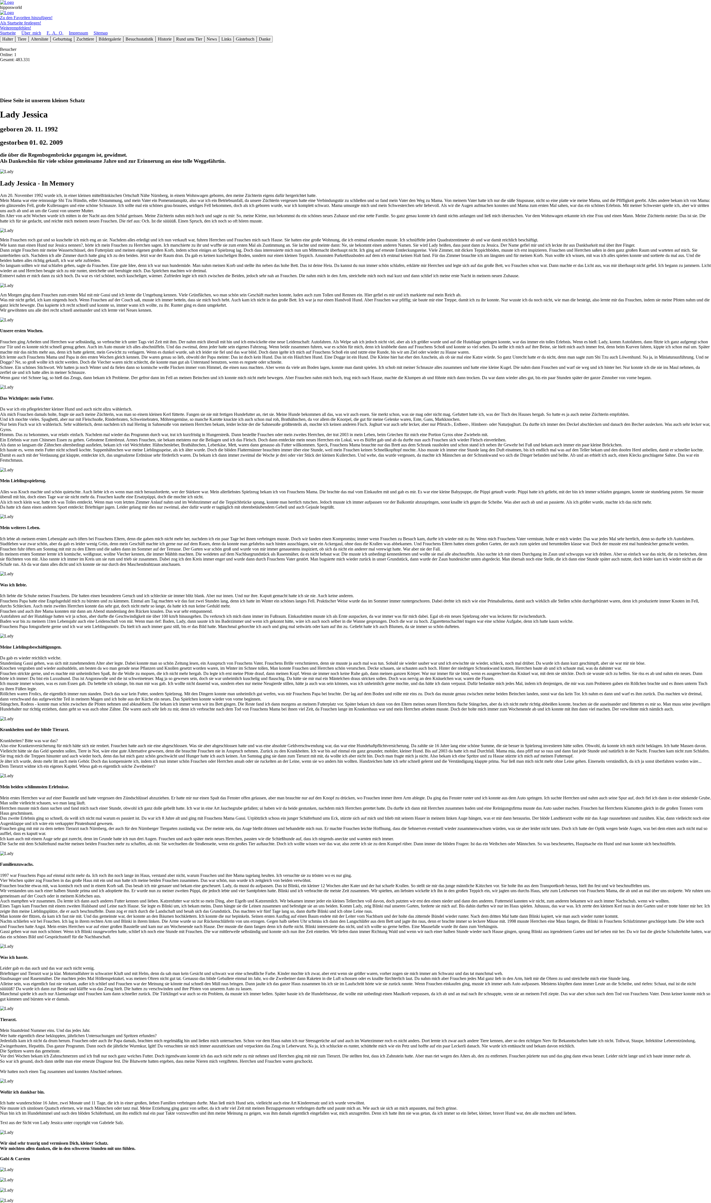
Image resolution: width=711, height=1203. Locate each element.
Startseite (8, 33)
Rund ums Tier (189, 39)
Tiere (21, 39)
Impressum (78, 33)
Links (226, 39)
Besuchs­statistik (139, 39)
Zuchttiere (85, 39)
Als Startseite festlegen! (20, 23)
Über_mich (31, 33)
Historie (165, 39)
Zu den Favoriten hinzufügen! (26, 17)
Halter (7, 39)
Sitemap (101, 33)
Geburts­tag (62, 39)
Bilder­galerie (110, 39)
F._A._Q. (55, 33)
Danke (265, 39)
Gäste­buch (245, 39)
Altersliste (39, 39)
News (212, 39)
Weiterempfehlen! (15, 28)
